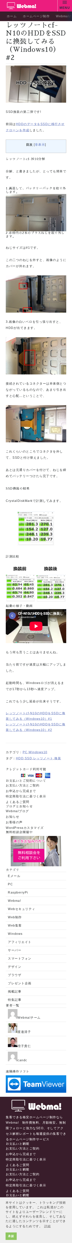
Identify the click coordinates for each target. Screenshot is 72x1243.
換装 (57, 758)
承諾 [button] (11, 1236)
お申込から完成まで (21, 791)
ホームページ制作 (36, 16)
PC (25, 752)
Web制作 (15, 917)
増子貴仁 (24, 1046)
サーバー (14, 950)
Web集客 (15, 925)
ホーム (12, 16)
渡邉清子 (24, 1031)
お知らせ (12, 816)
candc (22, 1060)
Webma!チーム (29, 1017)
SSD (28, 758)
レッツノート (43, 758)
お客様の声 (14, 822)
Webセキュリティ (21, 909)
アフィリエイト (19, 942)
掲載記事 (14, 991)
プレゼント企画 (19, 983)
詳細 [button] (47, 1226)
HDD (20, 758)
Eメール (14, 876)
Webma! (14, 900)
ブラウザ (14, 975)
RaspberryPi (18, 892)
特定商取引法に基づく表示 (26, 796)
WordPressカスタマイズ (25, 827)
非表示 (40, 144)
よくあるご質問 (17, 802)
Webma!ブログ (17, 811)
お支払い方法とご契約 (22, 785)
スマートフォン (19, 958)
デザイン (14, 966)
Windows (15, 933)
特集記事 (14, 999)
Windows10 (38, 752)
